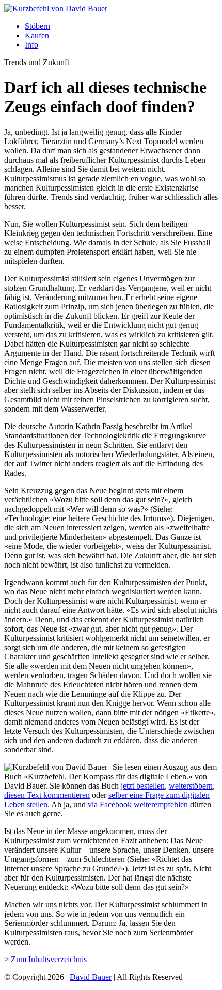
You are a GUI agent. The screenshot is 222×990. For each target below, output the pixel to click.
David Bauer (91, 976)
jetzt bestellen (143, 785)
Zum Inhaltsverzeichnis (49, 959)
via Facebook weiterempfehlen (138, 804)
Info (31, 44)
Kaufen (37, 35)
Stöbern (37, 26)
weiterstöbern (191, 785)
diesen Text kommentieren (47, 795)
